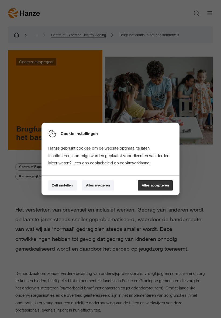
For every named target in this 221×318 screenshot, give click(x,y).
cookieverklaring (135, 162)
